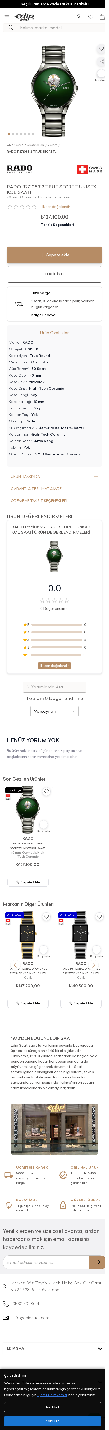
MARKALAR (35, 145)
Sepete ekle (57, 254)
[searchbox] (63, 28)
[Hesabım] (78, 16)
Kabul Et (53, 1421)
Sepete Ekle (30, 882)
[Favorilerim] (90, 16)
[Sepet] (102, 16)
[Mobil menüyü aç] (7, 17)
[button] (101, 74)
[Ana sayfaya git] (24, 17)
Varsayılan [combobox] (45, 711)
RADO (52, 145)
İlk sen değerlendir (56, 207)
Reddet (52, 1407)
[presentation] (54, 1061)
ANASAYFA (15, 145)
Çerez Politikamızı (52, 1395)
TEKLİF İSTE (54, 274)
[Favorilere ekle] (101, 49)
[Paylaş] (101, 61)
